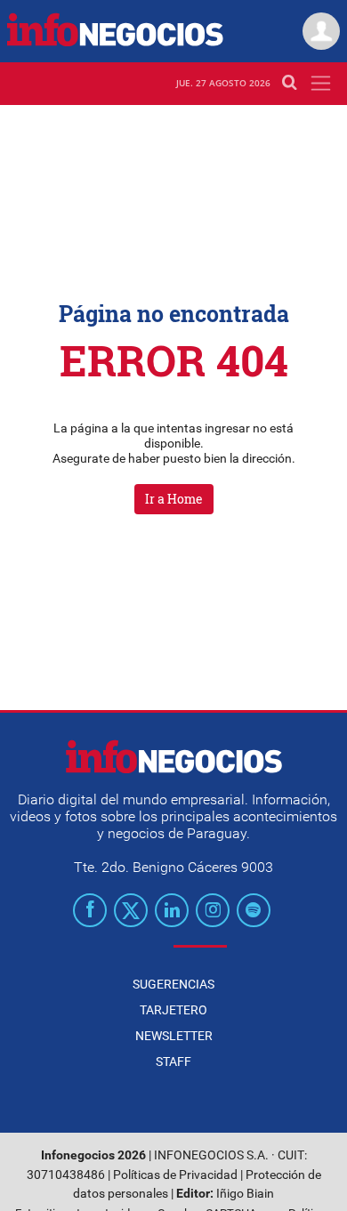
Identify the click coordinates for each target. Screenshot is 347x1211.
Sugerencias (173, 984)
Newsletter (174, 1036)
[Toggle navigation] (321, 83)
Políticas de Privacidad (175, 1175)
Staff (173, 1061)
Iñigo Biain (245, 1193)
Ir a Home (174, 498)
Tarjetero (173, 1010)
